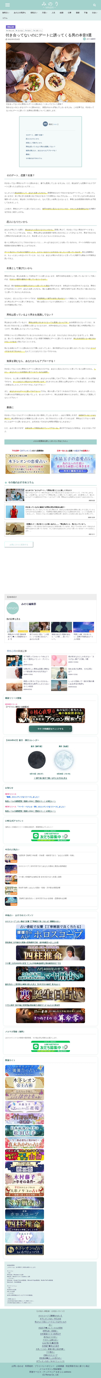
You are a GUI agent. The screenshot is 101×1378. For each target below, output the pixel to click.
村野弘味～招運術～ (50, 1330)
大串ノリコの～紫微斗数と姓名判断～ (50, 1349)
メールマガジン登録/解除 (50, 1368)
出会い (94, 12)
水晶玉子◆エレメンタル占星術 (50, 1327)
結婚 (61, 12)
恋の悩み (20, 31)
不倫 (85, 12)
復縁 (77, 12)
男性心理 (10, 27)
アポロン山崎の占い (50, 1339)
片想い (44, 12)
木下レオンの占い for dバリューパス (50, 1361)
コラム (5, 18)
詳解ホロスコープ (50, 1355)
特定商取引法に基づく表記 (77, 1366)
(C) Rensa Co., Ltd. (50, 1374)
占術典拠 (60, 1366)
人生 (53, 12)
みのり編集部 (91, 39)
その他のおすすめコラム (34, 158)
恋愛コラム (38, 31)
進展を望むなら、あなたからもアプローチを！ (41, 150)
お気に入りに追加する (19, 544)
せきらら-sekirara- (64, 1371)
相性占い (34, 12)
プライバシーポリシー (44, 1366)
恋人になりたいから (32, 139)
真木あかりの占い (50, 1336)
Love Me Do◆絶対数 (50, 1343)
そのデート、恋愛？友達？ (35, 135)
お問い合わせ (17, 1366)
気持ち (29, 31)
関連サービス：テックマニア (42, 1371)
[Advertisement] (50, 569)
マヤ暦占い (50, 1352)
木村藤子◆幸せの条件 (50, 1346)
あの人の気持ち (20, 12)
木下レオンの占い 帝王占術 (50, 1318)
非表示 (55, 124)
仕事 (69, 12)
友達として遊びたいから (34, 143)
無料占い (5, 12)
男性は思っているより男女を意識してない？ (40, 146)
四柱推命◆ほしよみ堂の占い (50, 1358)
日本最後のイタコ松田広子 (50, 1333)
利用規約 (29, 1366)
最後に (28, 154)
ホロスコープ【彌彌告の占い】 (50, 1315)
